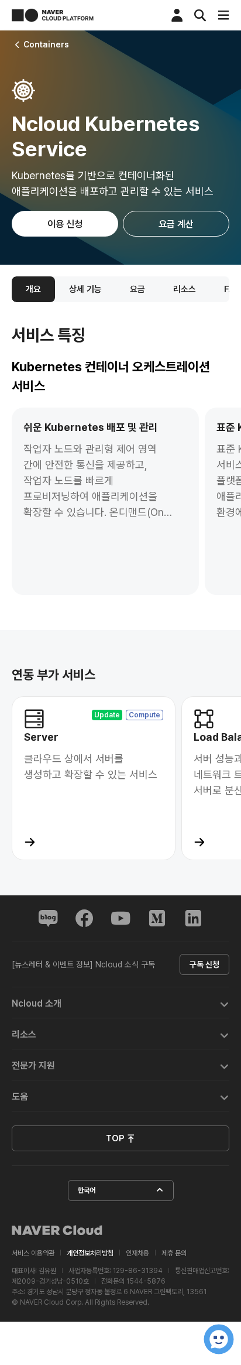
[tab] (120, 1002)
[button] (120, 1002)
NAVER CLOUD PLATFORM (53, 15)
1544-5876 (146, 1281)
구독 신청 (204, 964)
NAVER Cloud (57, 1230)
